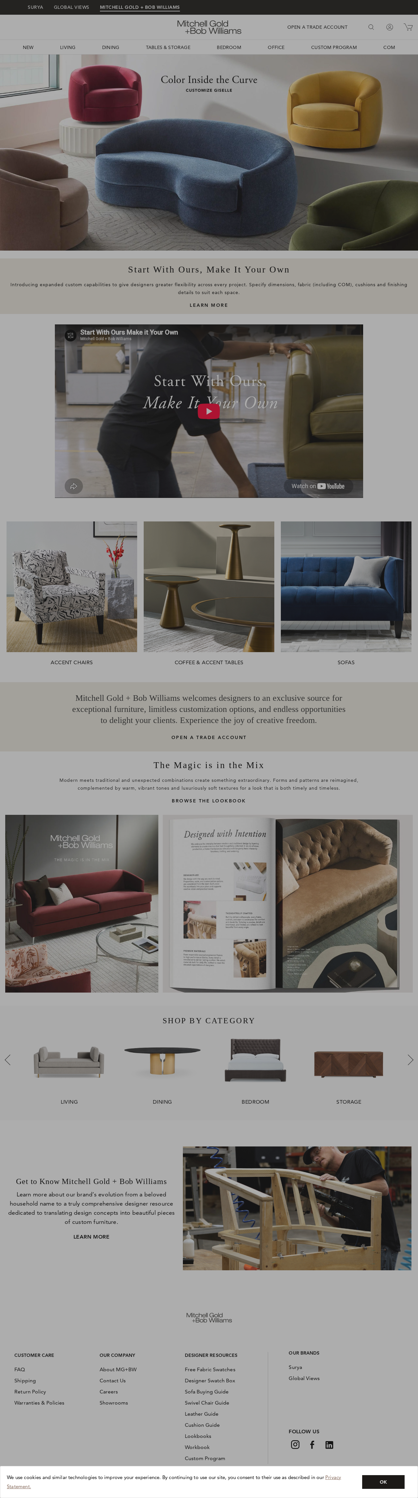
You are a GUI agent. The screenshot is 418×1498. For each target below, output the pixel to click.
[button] (383, 1482)
